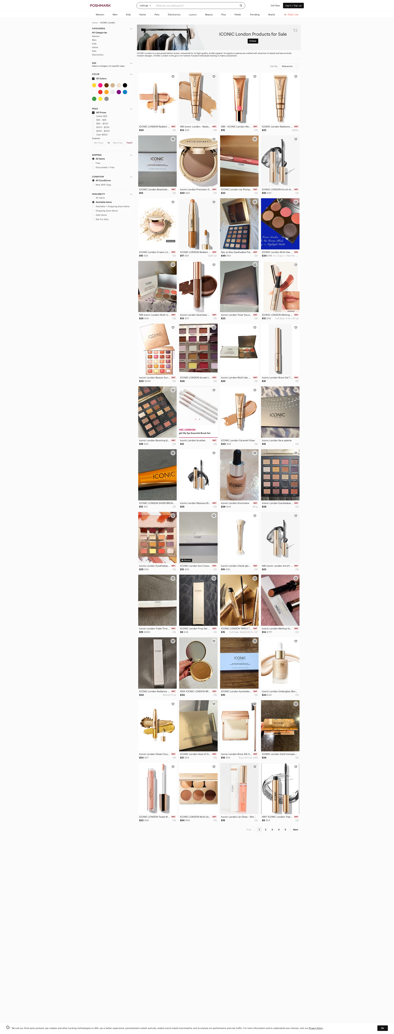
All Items (100, 158)
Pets (94, 51)
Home (95, 23)
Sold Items (101, 215)
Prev (249, 829)
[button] (145, 5)
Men (94, 40)
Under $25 (101, 116)
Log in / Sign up (293, 5)
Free (98, 163)
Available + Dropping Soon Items (113, 206)
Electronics (98, 54)
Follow (253, 41)
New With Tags (103, 184)
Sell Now (275, 5)
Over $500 (102, 134)
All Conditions (103, 180)
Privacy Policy (316, 1028)
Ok (382, 1028)
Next (295, 829)
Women (96, 36)
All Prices (101, 112)
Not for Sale (102, 219)
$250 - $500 (103, 131)
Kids (94, 43)
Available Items (104, 202)
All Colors (101, 78)
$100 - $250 (102, 127)
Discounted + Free (105, 167)
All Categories (99, 32)
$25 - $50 (101, 119)
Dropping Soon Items (107, 210)
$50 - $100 (102, 123)
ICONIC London (107, 23)
